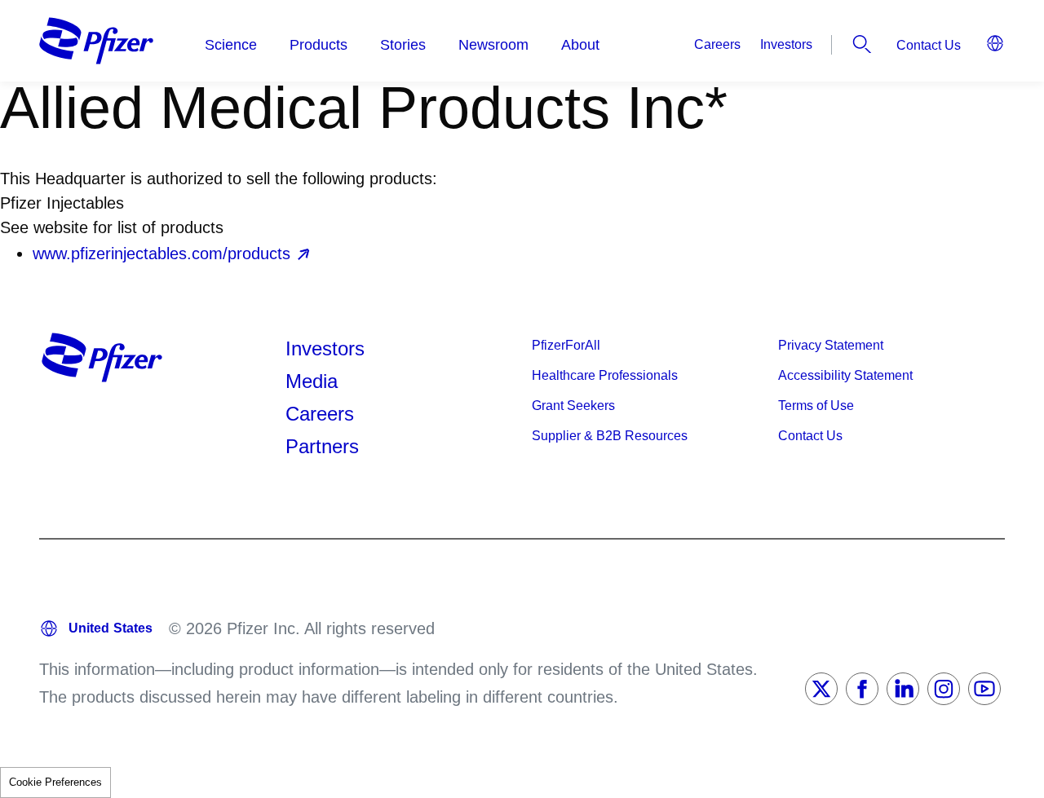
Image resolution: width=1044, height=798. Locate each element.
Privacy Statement (830, 345)
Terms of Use (816, 405)
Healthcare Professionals (605, 375)
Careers (717, 44)
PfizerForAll (566, 345)
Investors (786, 44)
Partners (322, 446)
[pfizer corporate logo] (96, 40)
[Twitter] (821, 688)
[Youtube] (984, 688)
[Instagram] (943, 688)
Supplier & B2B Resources (610, 436)
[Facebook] (862, 688)
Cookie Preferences (55, 782)
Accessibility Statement (845, 375)
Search (862, 44)
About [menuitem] (580, 45)
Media (311, 381)
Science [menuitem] (231, 45)
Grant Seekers (573, 405)
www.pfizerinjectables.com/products (161, 253)
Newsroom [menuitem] (493, 45)
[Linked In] (903, 688)
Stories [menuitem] (403, 45)
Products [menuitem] (318, 45)
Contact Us (928, 45)
